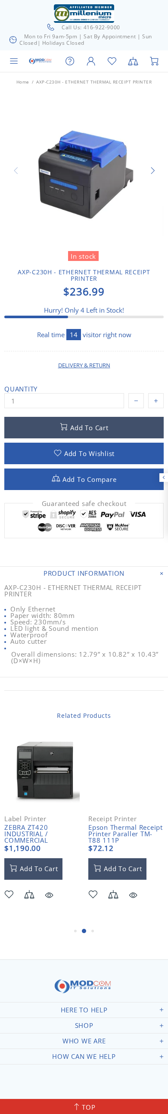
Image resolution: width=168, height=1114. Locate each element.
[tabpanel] (42, 830)
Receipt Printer (112, 819)
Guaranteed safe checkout (84, 503)
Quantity (20, 389)
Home (22, 82)
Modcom (41, 61)
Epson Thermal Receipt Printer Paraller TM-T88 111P (125, 834)
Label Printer (25, 819)
